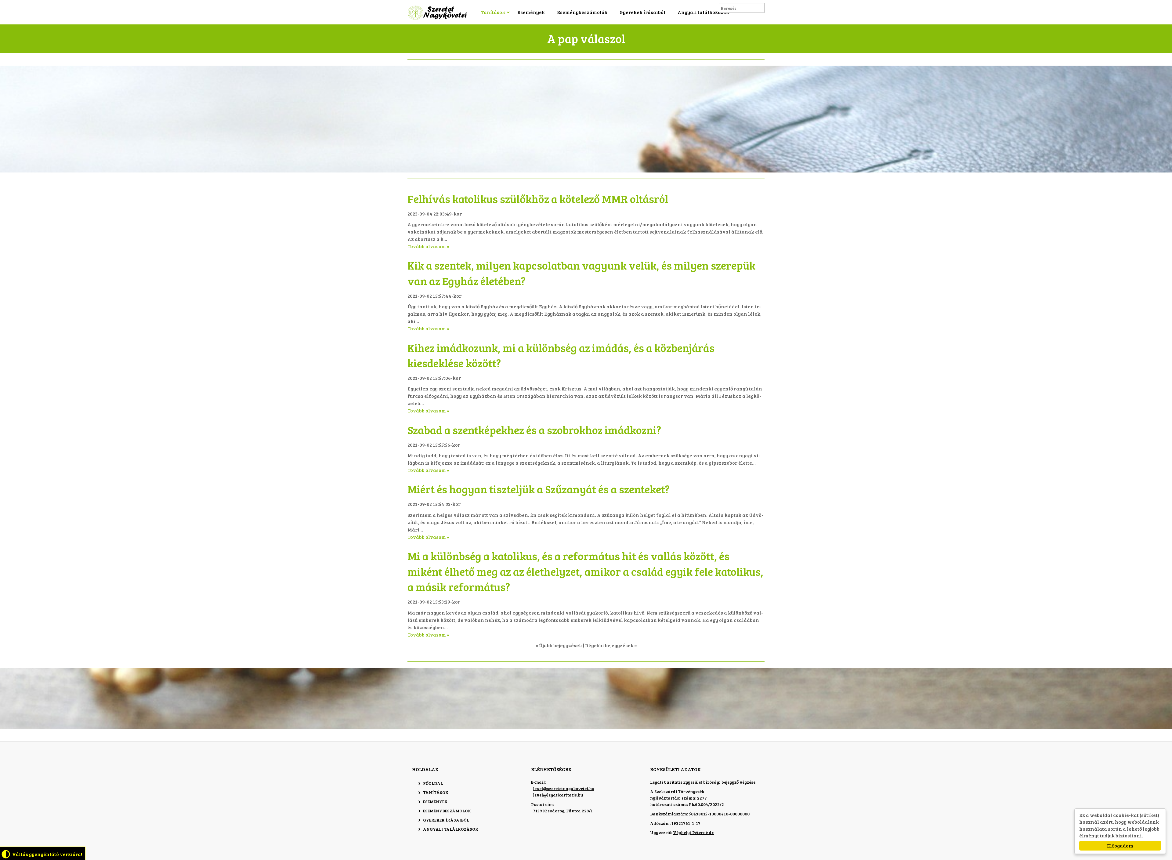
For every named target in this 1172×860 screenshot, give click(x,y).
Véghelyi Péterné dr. (693, 832)
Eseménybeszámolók (582, 12)
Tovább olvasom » (428, 246)
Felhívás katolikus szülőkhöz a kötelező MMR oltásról (537, 198)
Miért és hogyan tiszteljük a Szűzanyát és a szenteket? (538, 488)
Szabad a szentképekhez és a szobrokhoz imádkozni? (534, 429)
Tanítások (493, 12)
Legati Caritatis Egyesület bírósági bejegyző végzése (702, 782)
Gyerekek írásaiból (642, 12)
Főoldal (433, 783)
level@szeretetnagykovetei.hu (563, 788)
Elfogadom (1120, 845)
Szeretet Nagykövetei (437, 12)
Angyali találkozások (703, 12)
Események (531, 12)
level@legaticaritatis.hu (558, 795)
